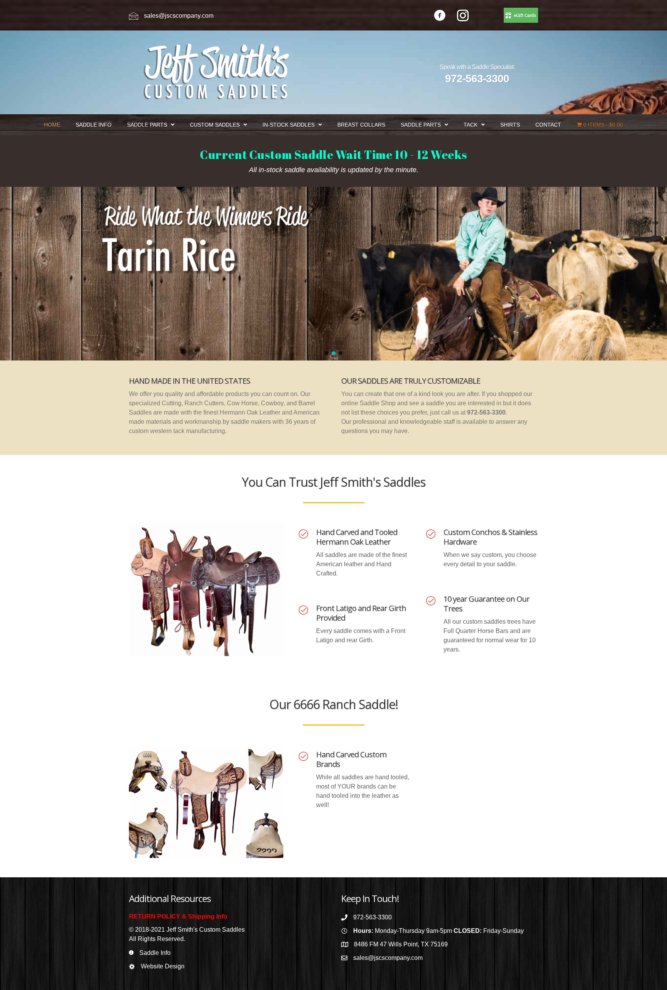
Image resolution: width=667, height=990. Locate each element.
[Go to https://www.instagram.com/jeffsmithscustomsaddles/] (463, 16)
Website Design (163, 966)
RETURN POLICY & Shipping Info (178, 916)
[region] (333, 273)
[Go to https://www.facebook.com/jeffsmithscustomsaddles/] (439, 16)
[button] (326, 353)
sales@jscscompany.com (178, 15)
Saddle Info (155, 952)
